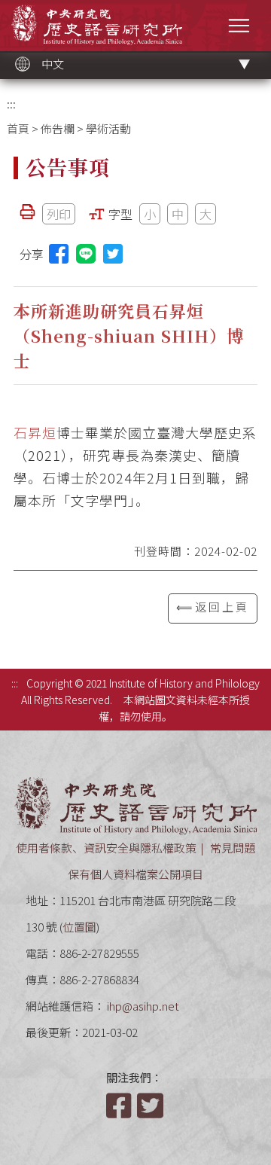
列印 (59, 214)
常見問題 (232, 847)
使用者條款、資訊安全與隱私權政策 (106, 847)
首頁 (18, 128)
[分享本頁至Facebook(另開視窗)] (59, 254)
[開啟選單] (239, 25)
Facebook (120, 1105)
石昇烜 (35, 432)
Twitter (151, 1105)
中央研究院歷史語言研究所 (96, 24)
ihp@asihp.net (143, 1006)
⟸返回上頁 (212, 607)
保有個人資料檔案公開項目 (135, 874)
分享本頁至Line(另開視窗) (86, 254)
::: (11, 103)
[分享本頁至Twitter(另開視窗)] (113, 254)
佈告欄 (58, 128)
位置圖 (79, 927)
